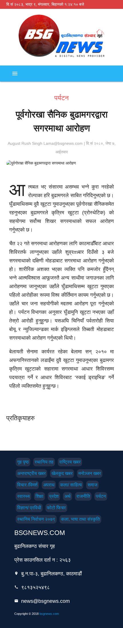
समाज (92, 484)
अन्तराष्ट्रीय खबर (31, 473)
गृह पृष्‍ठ (23, 461)
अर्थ (67, 496)
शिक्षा (39, 496)
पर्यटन (101, 496)
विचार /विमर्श (27, 484)
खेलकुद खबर (62, 473)
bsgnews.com (49, 613)
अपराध (48, 484)
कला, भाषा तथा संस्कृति (80, 519)
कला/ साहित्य (71, 484)
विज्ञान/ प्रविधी (29, 507)
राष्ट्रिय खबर (70, 461)
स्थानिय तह (44, 461)
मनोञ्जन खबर (89, 473)
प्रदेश (54, 496)
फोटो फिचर (56, 507)
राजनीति (83, 496)
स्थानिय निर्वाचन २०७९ (36, 519)
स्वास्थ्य (23, 496)
